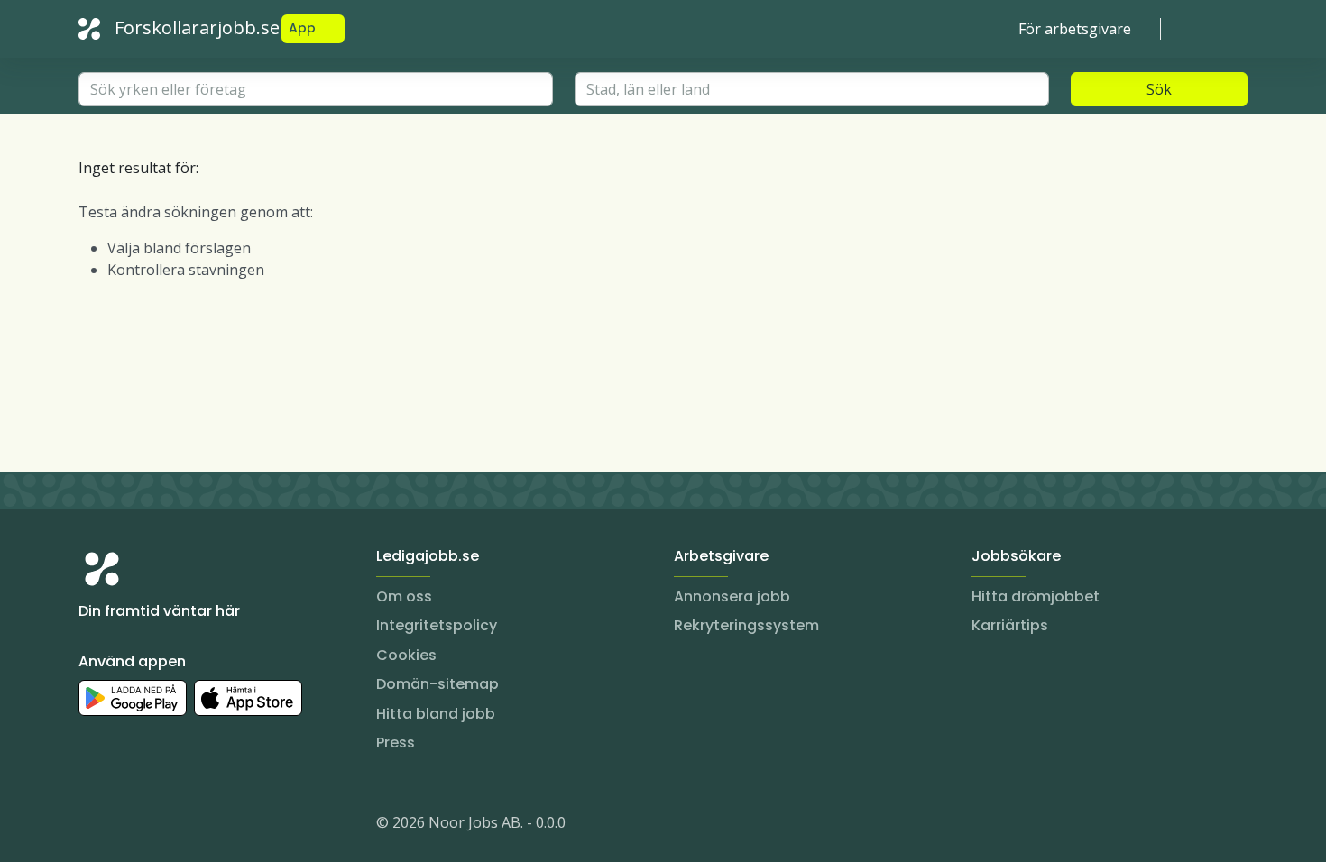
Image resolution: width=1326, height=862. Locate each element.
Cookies (406, 655)
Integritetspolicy (436, 625)
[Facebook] (165, 826)
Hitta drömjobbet (1035, 596)
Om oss (404, 596)
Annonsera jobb (732, 596)
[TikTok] (201, 826)
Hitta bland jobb (435, 713)
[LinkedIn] (129, 826)
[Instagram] (92, 826)
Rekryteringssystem (746, 625)
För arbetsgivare (1074, 29)
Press (395, 742)
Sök (1159, 89)
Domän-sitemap (437, 684)
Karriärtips (1009, 625)
